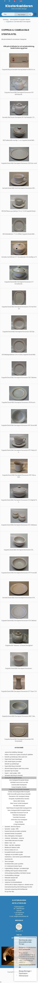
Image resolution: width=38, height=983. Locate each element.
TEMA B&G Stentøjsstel (19, 815)
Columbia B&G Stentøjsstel (19, 784)
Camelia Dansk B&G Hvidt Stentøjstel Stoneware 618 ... (19, 597)
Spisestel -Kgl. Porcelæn (11, 771)
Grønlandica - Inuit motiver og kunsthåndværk (17, 857)
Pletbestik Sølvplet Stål (11, 877)
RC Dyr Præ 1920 (9, 891)
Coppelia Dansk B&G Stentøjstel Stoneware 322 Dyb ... (19, 331)
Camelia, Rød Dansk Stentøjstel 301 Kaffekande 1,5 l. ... (19, 117)
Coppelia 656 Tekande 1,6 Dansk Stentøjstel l (19, 645)
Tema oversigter (9, 861)
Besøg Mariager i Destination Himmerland (25, 973)
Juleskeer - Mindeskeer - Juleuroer (14, 838)
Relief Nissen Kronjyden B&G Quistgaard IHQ (19, 808)
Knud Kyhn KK (9, 859)
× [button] (35, 938)
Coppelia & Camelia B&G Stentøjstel (19, 789)
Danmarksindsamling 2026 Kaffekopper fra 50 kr (18, 887)
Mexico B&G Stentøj (19, 801)
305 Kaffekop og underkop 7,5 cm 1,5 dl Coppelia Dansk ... (19, 211)
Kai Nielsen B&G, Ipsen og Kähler (14, 863)
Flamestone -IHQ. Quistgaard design (19, 796)
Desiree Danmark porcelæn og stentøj (15, 831)
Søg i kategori (21, 14)
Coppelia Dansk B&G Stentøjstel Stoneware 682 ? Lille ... (19, 716)
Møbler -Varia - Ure (10, 843)
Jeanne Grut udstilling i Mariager (14, 752)
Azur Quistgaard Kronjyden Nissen (19, 780)
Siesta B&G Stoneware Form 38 (19, 812)
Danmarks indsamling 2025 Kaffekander (16, 889)
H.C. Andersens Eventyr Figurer (13, 866)
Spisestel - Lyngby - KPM (11, 829)
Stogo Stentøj (19, 822)
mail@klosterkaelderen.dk (21, 916)
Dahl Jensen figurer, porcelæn (13, 761)
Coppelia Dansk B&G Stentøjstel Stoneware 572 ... (19, 550)
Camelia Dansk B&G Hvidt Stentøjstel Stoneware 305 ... (19, 188)
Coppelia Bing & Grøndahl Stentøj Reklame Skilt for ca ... (19, 69)
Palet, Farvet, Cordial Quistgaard (19, 803)
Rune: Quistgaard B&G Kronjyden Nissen (19, 810)
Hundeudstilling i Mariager (12, 875)
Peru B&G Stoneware (19, 805)
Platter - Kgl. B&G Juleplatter (12, 845)
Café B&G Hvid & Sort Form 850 (19, 782)
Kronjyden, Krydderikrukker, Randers (19, 798)
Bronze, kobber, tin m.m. (11, 850)
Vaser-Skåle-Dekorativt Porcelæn (14, 840)
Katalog (5, 19)
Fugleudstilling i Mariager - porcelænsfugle (17, 868)
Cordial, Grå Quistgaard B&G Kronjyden (19, 791)
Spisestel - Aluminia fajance (12, 826)
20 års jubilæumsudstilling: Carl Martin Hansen (18, 873)
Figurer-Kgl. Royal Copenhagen (13, 759)
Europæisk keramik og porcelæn (14, 852)
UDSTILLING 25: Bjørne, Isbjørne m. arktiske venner (19, 884)
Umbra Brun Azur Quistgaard (19, 819)
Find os (19, 935)
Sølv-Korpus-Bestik (10, 880)
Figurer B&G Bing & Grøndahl (13, 766)
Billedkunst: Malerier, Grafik (12, 847)
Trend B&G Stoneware (19, 817)
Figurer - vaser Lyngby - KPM (12, 773)
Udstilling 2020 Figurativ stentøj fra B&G (16, 870)
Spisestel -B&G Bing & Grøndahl (14, 775)
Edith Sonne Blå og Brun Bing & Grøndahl (19, 794)
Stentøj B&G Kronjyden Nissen (20, 19)
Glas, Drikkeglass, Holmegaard (13, 836)
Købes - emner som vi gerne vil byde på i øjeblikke (19, 754)
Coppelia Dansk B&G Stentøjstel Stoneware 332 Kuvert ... (19, 402)
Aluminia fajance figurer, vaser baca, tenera (17, 768)
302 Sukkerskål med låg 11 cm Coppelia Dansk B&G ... (19, 140)
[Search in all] (30, 14)
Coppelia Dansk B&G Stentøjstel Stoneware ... (19, 668)
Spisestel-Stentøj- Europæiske (13, 833)
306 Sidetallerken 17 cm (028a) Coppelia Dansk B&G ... (19, 234)
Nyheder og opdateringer (12, 764)
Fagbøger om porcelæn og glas (14, 854)
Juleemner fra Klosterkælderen (13, 882)
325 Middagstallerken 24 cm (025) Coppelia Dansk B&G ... (19, 354)
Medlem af (19, 920)
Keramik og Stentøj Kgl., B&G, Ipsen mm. (16, 757)
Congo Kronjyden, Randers (19, 787)
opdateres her (26, 949)
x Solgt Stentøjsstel (19, 824)
